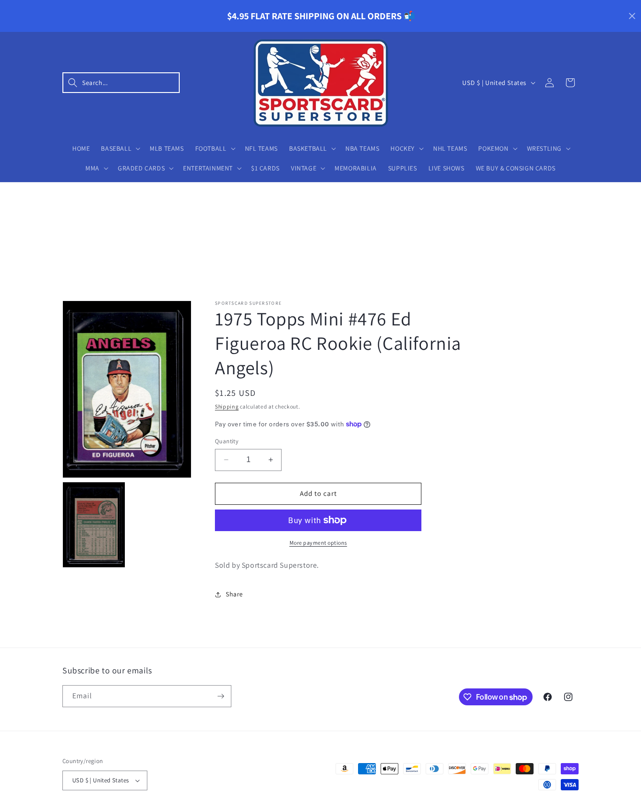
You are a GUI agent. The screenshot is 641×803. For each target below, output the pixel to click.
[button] (121, 82)
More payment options (318, 542)
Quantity (226, 441)
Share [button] (234, 594)
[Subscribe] (220, 696)
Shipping (227, 406)
